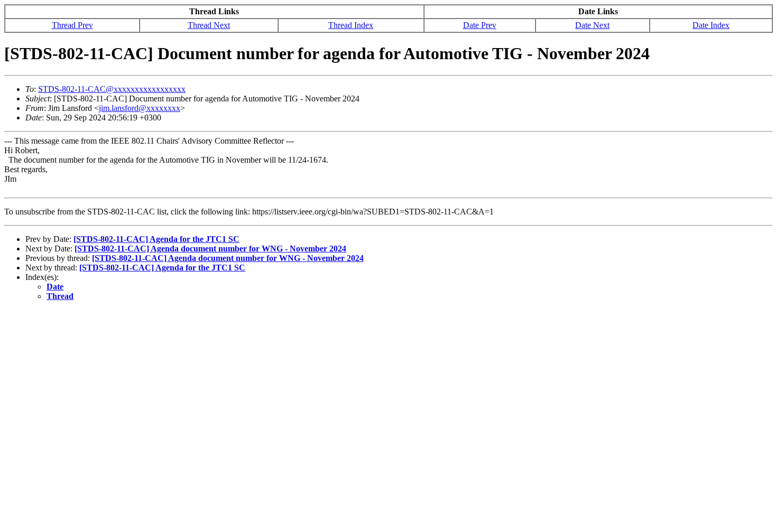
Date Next (592, 25)
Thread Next (209, 25)
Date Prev (479, 25)
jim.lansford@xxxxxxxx (139, 108)
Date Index (710, 25)
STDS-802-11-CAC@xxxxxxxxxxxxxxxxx (112, 89)
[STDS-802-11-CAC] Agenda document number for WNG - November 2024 (210, 248)
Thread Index (350, 25)
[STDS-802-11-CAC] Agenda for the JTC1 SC (156, 239)
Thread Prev (72, 25)
